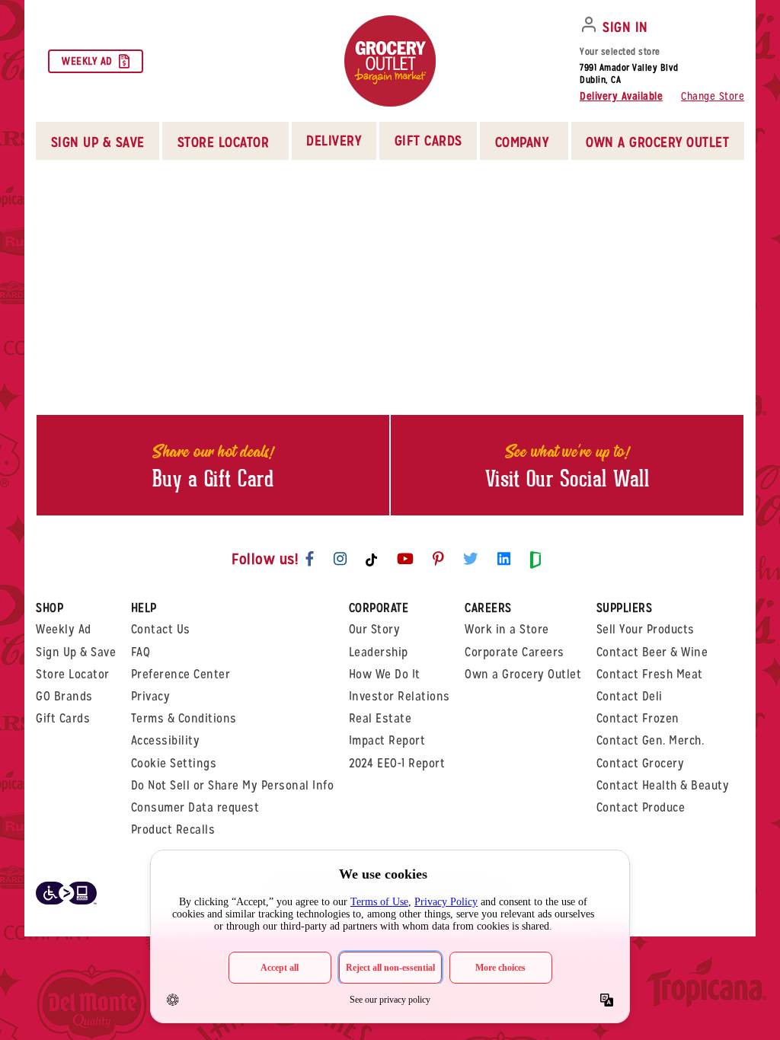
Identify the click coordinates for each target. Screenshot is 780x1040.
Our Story (375, 629)
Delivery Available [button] (621, 96)
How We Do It (384, 674)
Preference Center (181, 674)
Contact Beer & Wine (652, 652)
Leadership (378, 652)
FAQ (141, 652)
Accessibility (165, 740)
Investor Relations (399, 696)
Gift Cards (428, 140)
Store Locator (73, 674)
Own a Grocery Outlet (523, 674)
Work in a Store (507, 629)
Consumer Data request (195, 807)
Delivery (333, 140)
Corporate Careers (514, 652)
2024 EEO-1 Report (397, 763)
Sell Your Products (645, 629)
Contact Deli (629, 696)
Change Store (712, 96)
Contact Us (160, 629)
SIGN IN (625, 27)
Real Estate (380, 718)
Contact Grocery (640, 763)
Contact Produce (641, 807)
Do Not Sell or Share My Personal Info (232, 785)
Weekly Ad (87, 61)
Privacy (151, 696)
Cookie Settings (174, 763)
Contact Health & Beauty (663, 785)
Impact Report (387, 740)
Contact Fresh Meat (649, 674)
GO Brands (64, 696)
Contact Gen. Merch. (650, 740)
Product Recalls (173, 829)
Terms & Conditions (184, 718)
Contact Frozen (637, 718)
